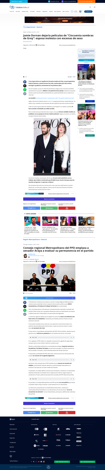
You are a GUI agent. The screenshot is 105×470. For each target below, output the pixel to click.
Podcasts (12, 11)
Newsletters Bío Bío (55, 1)
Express (50, 101)
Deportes (38, 11)
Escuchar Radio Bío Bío (87, 1)
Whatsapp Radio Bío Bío (88, 461)
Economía (32, 11)
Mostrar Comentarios (49, 199)
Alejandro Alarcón (34, 259)
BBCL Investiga (57, 11)
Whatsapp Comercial (63, 461)
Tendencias (44, 11)
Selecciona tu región (17, 1)
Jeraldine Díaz (31, 254)
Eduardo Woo (28, 41)
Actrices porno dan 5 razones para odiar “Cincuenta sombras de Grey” (55, 98)
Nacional (18, 11)
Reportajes (13, 451)
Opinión (51, 11)
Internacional (25, 11)
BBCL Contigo (66, 11)
